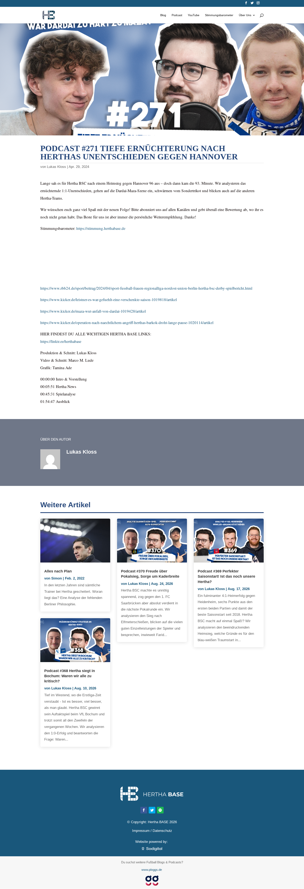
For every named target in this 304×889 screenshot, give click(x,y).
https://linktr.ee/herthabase (60, 341)
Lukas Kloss (56, 167)
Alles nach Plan (58, 571)
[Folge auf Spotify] (160, 810)
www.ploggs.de (152, 869)
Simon (56, 578)
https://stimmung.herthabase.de (100, 228)
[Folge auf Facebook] (143, 810)
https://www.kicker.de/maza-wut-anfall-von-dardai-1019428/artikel (93, 311)
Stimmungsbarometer (219, 15)
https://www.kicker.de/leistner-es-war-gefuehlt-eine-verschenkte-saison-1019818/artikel (108, 299)
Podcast (177, 15)
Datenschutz (162, 831)
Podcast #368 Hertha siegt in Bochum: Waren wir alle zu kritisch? (69, 676)
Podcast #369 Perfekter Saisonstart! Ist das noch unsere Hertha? (226, 576)
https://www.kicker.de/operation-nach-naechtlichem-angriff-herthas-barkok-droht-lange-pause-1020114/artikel (126, 322)
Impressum (141, 831)
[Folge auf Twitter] (152, 810)
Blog (163, 15)
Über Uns (245, 15)
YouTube (193, 15)
